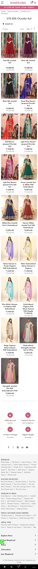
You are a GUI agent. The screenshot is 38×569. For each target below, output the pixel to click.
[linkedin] (22, 447)
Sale (34, 527)
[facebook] (8, 447)
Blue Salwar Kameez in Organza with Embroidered (9, 306)
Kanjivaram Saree (26, 506)
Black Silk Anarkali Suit (10, 102)
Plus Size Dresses (7, 481)
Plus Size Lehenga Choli (21, 486)
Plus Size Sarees (21, 481)
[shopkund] (18, 3)
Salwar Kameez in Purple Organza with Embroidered (10, 265)
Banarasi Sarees (16, 472)
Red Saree (11, 470)
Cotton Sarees (26, 462)
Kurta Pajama (5, 496)
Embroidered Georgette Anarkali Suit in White (28, 347)
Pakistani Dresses (13, 503)
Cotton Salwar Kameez (21, 464)
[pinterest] (17, 447)
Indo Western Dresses (14, 501)
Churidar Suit (25, 11)
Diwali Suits (13, 518)
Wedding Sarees (6, 515)
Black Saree (22, 470)
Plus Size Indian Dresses (9, 525)
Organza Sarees (22, 509)
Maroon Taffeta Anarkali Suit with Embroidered (28, 225)
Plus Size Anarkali (20, 484)
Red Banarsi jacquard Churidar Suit (10, 143)
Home (3, 11)
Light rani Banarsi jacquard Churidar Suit (10, 184)
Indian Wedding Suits (19, 496)
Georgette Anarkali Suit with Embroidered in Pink (9, 388)
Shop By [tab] (9, 24)
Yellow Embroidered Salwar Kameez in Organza (28, 265)
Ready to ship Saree (14, 527)
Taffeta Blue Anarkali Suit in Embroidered (9, 224)
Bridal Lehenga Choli (26, 518)
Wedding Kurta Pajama (23, 515)
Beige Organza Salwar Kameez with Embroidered (10, 347)
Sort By (22, 29)
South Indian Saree (7, 509)
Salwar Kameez (12, 11)
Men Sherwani (12, 506)
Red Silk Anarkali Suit (9, 61)
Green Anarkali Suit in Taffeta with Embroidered (28, 184)
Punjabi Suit (18, 467)
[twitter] (13, 447)
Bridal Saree (5, 462)
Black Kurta (25, 503)
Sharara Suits (12, 475)
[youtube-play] (27, 447)
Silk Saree (15, 462)
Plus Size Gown (21, 489)
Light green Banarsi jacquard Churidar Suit (28, 143)
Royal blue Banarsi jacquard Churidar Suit (28, 103)
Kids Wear (27, 527)
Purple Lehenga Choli (13, 498)
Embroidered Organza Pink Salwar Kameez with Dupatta (28, 307)
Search (35, 3)
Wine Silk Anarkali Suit (28, 61)
